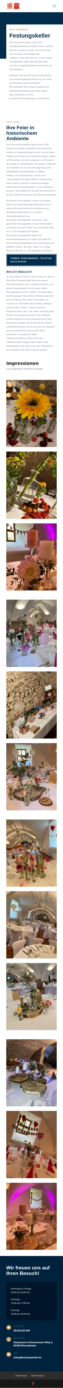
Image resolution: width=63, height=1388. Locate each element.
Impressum (21, 1375)
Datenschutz (37, 1375)
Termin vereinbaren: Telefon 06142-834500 (31, 260)
